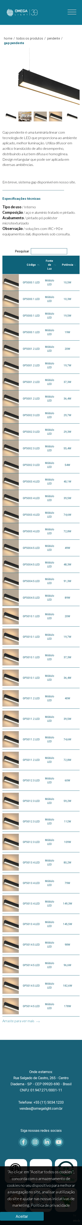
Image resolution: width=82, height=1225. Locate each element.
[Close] (75, 44)
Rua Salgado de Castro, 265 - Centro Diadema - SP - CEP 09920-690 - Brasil (41, 1081)
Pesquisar (22, 251)
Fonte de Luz (49, 264)
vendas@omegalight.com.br (41, 1108)
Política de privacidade (50, 1205)
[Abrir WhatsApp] (71, 1214)
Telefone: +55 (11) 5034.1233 (41, 1102)
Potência (67, 264)
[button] (9, 116)
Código (31, 264)
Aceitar (22, 1216)
